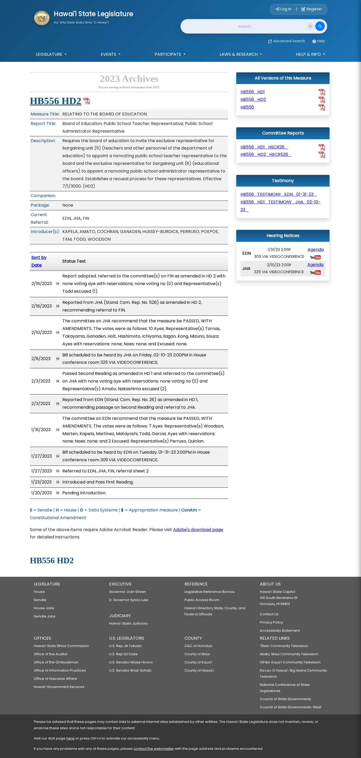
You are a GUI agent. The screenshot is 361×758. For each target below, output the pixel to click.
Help (321, 41)
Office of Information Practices (60, 670)
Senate (40, 600)
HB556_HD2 (253, 99)
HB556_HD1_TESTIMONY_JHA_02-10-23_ (280, 206)
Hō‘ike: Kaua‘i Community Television (290, 662)
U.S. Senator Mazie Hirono (131, 662)
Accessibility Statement (280, 630)
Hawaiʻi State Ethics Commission (61, 646)
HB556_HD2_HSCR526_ (265, 154)
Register (314, 9)
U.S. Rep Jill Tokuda (125, 646)
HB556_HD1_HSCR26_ (264, 147)
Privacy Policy (271, 622)
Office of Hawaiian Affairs (55, 678)
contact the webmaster (153, 748)
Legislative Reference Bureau (209, 591)
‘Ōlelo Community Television (284, 646)
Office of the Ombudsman (56, 662)
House (39, 591)
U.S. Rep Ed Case (123, 654)
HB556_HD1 (252, 92)
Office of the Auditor (51, 654)
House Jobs (44, 608)
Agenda (316, 250)
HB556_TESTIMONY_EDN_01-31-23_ (278, 194)
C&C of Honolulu (198, 646)
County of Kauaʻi (198, 662)
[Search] (320, 26)
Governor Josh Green (127, 591)
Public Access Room (201, 600)
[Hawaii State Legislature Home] (42, 17)
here (70, 738)
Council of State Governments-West (290, 707)
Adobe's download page (198, 530)
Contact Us (269, 614)
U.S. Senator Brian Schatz (130, 670)
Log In (286, 9)
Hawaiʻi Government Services (59, 687)
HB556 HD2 (55, 100)
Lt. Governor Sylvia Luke (128, 600)
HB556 (247, 107)
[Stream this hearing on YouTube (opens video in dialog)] (315, 257)
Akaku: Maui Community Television (289, 654)
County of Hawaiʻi (199, 670)
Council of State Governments (285, 699)
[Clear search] (310, 26)
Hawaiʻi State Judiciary (128, 623)
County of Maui (197, 654)
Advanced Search (289, 41)
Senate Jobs (44, 616)
